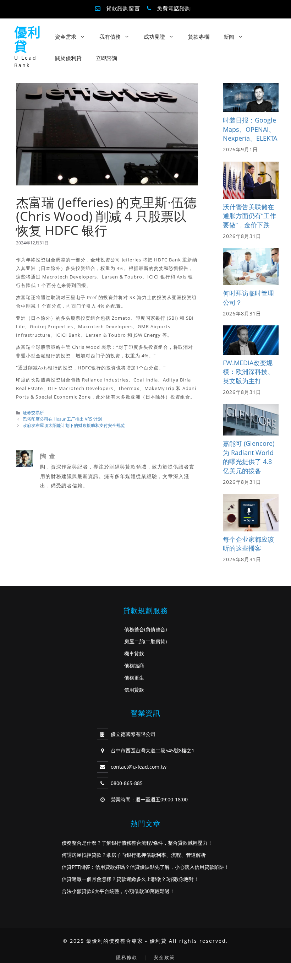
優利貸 (27, 39)
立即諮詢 (106, 57)
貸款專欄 (198, 36)
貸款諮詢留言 (123, 8)
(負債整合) (155, 629)
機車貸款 (134, 653)
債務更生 (134, 677)
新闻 (229, 36)
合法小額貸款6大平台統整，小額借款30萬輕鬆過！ (118, 891)
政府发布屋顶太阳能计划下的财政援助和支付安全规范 (74, 425)
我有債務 (110, 36)
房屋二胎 (134, 641)
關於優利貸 (68, 57)
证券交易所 (33, 412)
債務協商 (134, 665)
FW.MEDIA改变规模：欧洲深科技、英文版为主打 (248, 371)
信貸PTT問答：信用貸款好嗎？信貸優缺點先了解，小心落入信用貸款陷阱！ (145, 867)
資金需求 (65, 36)
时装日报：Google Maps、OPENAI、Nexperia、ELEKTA (250, 129)
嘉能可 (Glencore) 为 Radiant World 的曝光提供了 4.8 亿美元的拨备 (248, 457)
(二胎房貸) (155, 641)
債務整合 (134, 629)
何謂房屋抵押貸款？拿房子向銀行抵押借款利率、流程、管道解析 (134, 854)
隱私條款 (126, 957)
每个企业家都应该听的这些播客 (248, 544)
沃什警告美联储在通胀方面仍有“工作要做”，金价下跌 (249, 215)
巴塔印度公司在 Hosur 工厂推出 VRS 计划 (62, 419)
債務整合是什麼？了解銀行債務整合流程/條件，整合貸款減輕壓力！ (137, 842)
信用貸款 (134, 689)
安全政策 (164, 957)
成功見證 (154, 36)
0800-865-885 (127, 783)
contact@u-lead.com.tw (138, 766)
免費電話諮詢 (174, 8)
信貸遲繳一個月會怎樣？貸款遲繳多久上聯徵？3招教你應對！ (130, 879)
